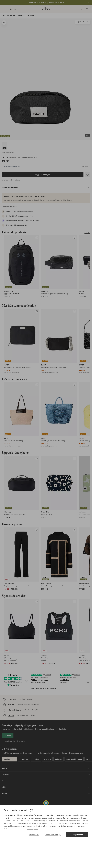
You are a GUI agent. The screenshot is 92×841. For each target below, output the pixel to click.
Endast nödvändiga (53, 835)
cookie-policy (32, 829)
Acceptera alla (77, 835)
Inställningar (34, 835)
